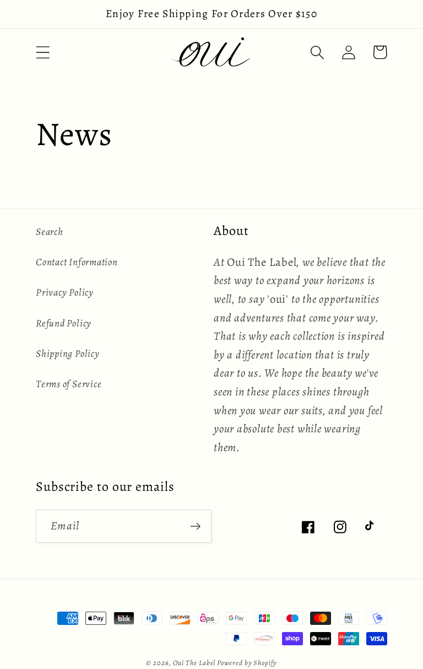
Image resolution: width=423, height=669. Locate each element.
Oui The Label (195, 662)
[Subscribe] (195, 526)
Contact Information (77, 262)
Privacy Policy (65, 292)
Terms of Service (68, 383)
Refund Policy (63, 323)
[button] (42, 52)
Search (49, 231)
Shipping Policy (68, 353)
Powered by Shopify (246, 662)
